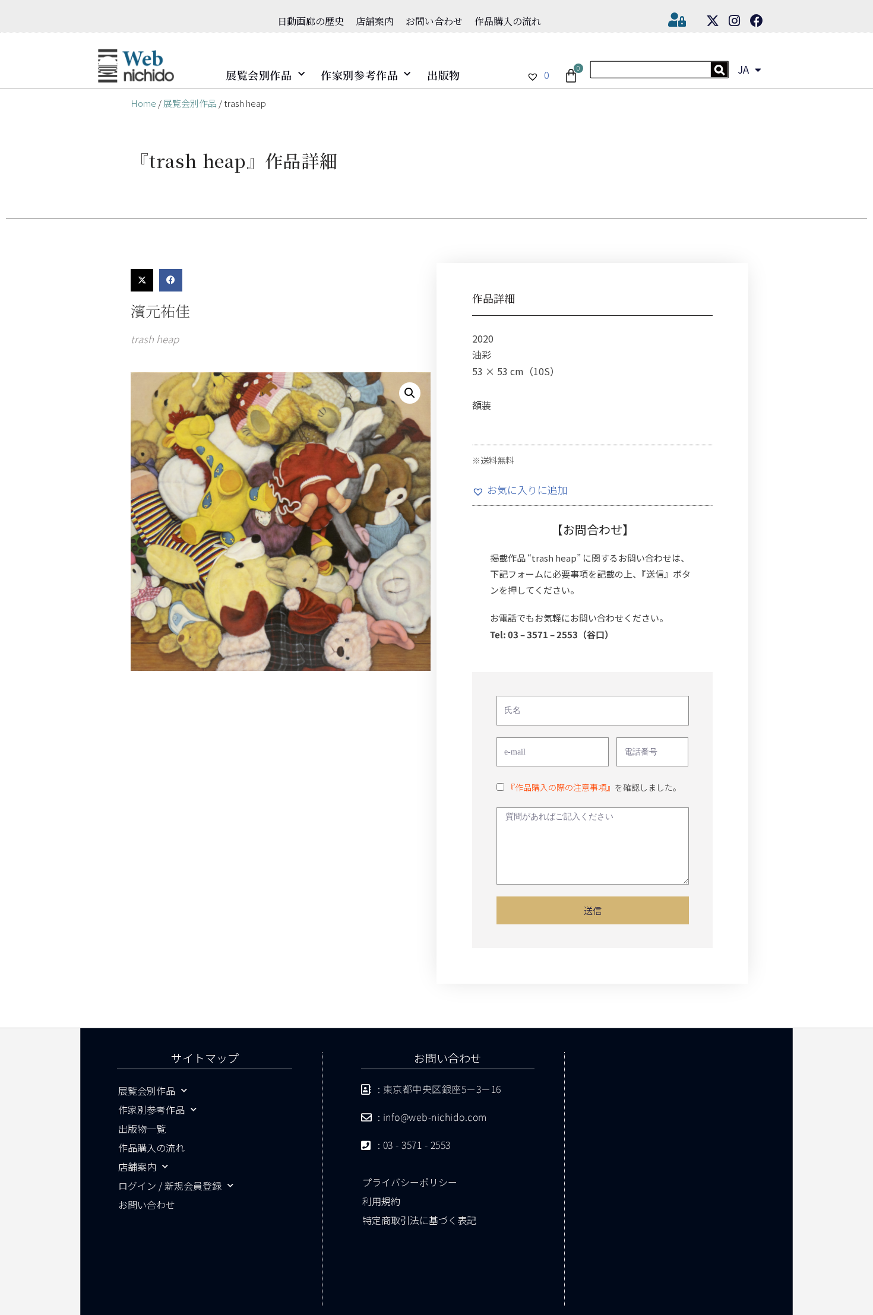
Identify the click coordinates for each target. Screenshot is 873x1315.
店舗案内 (375, 21)
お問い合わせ (434, 21)
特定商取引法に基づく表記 (419, 1220)
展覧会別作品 (259, 75)
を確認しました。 (594, 787)
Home (143, 103)
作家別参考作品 (359, 75)
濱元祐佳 (160, 310)
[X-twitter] (712, 20)
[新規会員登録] (659, 73)
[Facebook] (756, 20)
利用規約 (381, 1201)
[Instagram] (734, 20)
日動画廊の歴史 (310, 21)
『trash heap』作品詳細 (234, 160)
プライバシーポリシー (409, 1182)
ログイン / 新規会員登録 (170, 1185)
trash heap (155, 338)
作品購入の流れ (508, 21)
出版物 (443, 75)
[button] (142, 280)
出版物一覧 (142, 1128)
